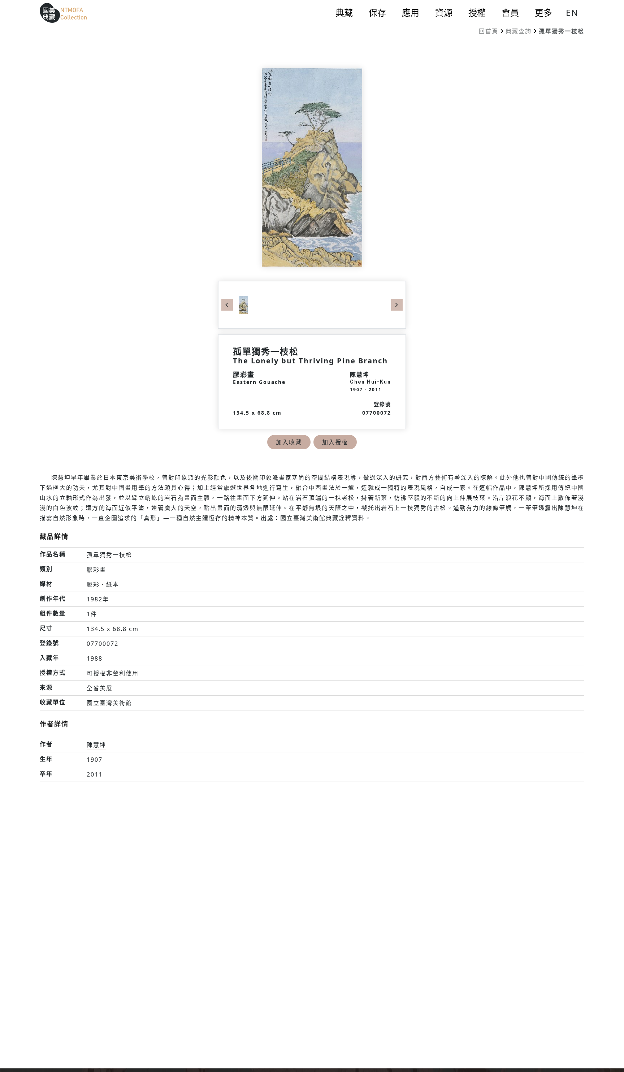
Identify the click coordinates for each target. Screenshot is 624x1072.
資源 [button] (443, 13)
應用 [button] (410, 13)
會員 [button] (510, 13)
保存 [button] (377, 13)
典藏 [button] (344, 13)
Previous (227, 305)
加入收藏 (289, 442)
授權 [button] (477, 13)
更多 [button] (543, 13)
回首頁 (488, 31)
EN (572, 12)
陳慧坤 (96, 745)
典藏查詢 (519, 31)
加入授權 (335, 442)
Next (397, 305)
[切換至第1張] (243, 304)
